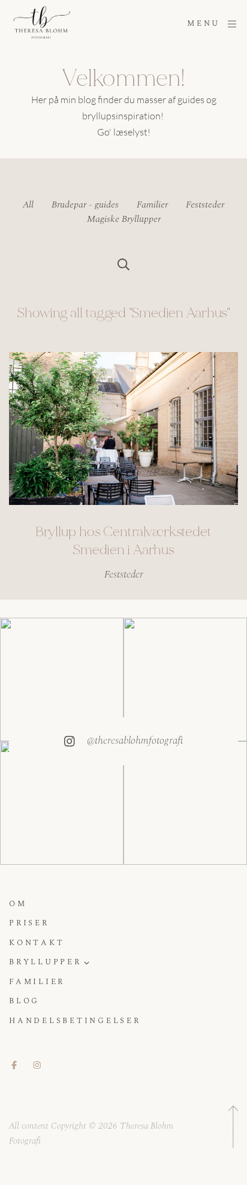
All (28, 204)
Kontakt (36, 944)
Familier (152, 204)
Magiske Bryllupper (124, 219)
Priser (29, 924)
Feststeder (205, 204)
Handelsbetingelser (75, 1021)
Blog (24, 1002)
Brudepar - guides (85, 204)
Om (18, 905)
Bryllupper (45, 963)
